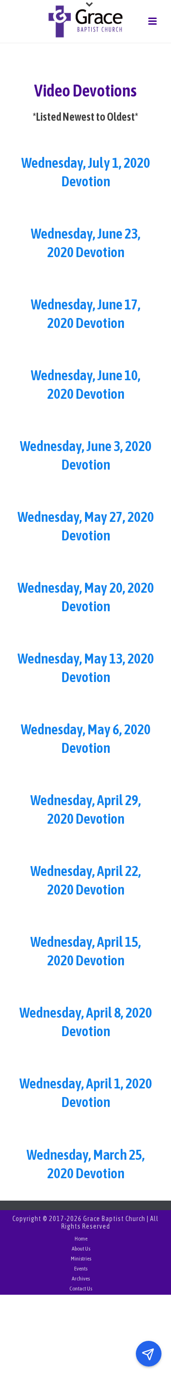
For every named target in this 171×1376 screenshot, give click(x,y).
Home (81, 1238)
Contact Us (80, 1288)
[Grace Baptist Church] (86, 21)
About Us (81, 1248)
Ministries (81, 1258)
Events (80, 1268)
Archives (81, 1278)
